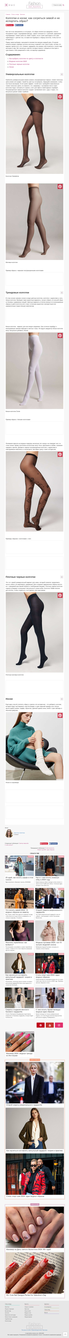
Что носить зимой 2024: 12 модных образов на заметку (17, 911)
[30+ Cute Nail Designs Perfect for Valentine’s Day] (35, 1273)
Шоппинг (22, 14)
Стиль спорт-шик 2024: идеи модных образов (47, 976)
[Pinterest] (9, 5)
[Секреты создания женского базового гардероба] (19, 998)
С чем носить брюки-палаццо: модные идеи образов (48, 1010)
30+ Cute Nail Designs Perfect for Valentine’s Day (26, 1295)
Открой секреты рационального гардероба (49, 911)
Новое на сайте (35, 1204)
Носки (11, 67)
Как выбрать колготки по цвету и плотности (26, 58)
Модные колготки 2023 (18, 61)
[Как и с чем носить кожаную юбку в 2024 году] (49, 866)
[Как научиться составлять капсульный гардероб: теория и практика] (19, 963)
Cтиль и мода (15, 14)
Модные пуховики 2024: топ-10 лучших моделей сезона (49, 943)
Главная (8, 14)
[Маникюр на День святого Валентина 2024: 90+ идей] (35, 1227)
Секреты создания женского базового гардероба (17, 1010)
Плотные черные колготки (19, 64)
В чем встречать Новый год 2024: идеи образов (45, 848)
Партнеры (44, 1330)
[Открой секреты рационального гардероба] (49, 898)
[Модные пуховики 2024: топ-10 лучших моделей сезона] (49, 931)
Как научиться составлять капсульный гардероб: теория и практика (19, 977)
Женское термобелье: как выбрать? (16, 943)
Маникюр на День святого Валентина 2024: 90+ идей (28, 1249)
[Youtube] (12, 5)
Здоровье (46, 1304)
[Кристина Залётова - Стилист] (9, 833)
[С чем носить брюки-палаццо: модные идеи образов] (49, 998)
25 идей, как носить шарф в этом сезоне (19, 878)
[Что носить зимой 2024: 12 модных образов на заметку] (19, 898)
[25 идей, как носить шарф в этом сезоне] (19, 866)
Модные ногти (29, 1032)
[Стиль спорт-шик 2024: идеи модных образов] (49, 963)
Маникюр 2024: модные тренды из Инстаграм (19, 1054)
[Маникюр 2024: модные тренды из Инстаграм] (19, 1041)
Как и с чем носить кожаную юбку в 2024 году (47, 878)
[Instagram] (14, 5)
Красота (26, 1304)
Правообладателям (36, 1330)
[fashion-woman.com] (34, 8)
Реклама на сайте (26, 1330)
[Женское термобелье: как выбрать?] (19, 931)
